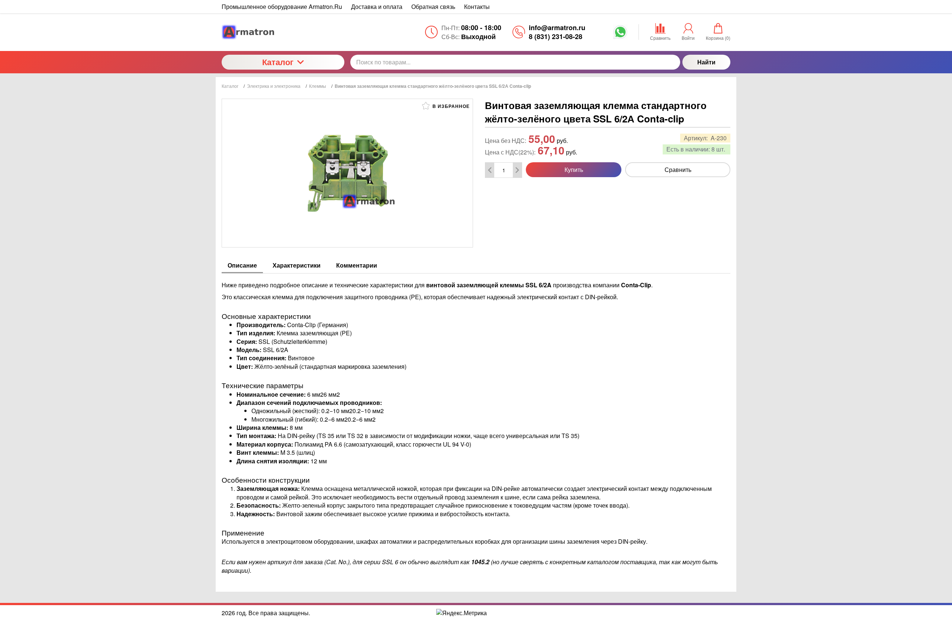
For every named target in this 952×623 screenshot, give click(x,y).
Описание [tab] (242, 265)
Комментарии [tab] (356, 265)
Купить (574, 169)
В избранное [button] (450, 106)
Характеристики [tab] (297, 265)
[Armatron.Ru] (283, 32)
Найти (706, 62)
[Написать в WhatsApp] (620, 34)
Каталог (277, 62)
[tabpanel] (476, 424)
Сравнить (678, 169)
